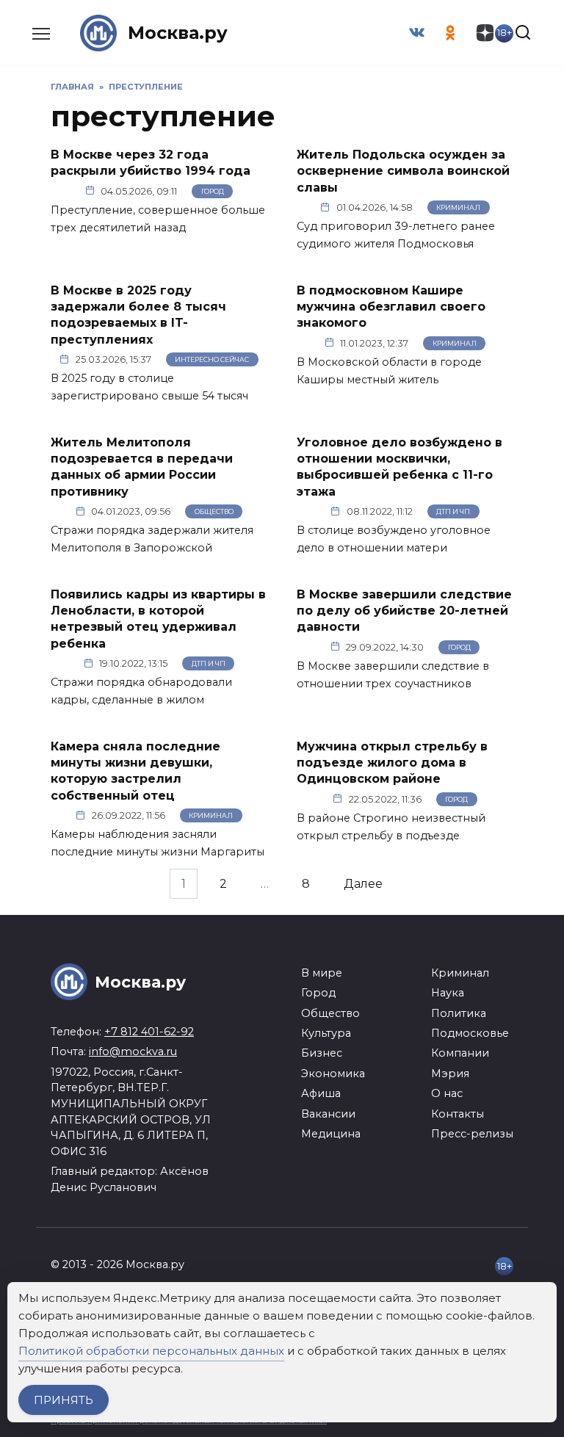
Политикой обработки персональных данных (151, 1351)
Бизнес (321, 1053)
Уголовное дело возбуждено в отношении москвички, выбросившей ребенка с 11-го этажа (399, 466)
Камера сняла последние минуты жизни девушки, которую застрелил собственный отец (135, 770)
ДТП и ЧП (453, 511)
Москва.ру (178, 32)
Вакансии (328, 1114)
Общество (214, 511)
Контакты (457, 1114)
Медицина (331, 1133)
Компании (460, 1053)
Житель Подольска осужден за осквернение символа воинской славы (403, 171)
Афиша (321, 1093)
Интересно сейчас (212, 359)
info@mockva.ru (133, 1051)
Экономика (333, 1073)
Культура (326, 1033)
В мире (321, 973)
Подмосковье (470, 1033)
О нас (447, 1093)
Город (212, 191)
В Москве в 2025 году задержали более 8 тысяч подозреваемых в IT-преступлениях (138, 314)
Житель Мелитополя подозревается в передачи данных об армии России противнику (142, 466)
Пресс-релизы (472, 1133)
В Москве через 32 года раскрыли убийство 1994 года (150, 163)
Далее (363, 884)
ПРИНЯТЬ (63, 1400)
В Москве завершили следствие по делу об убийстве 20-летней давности (404, 610)
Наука (447, 992)
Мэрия (450, 1073)
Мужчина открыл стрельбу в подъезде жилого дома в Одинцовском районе (392, 762)
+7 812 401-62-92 (149, 1031)
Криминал (458, 207)
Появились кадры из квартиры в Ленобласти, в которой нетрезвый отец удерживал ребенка (158, 618)
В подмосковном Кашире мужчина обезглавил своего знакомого (391, 306)
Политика (458, 1013)
